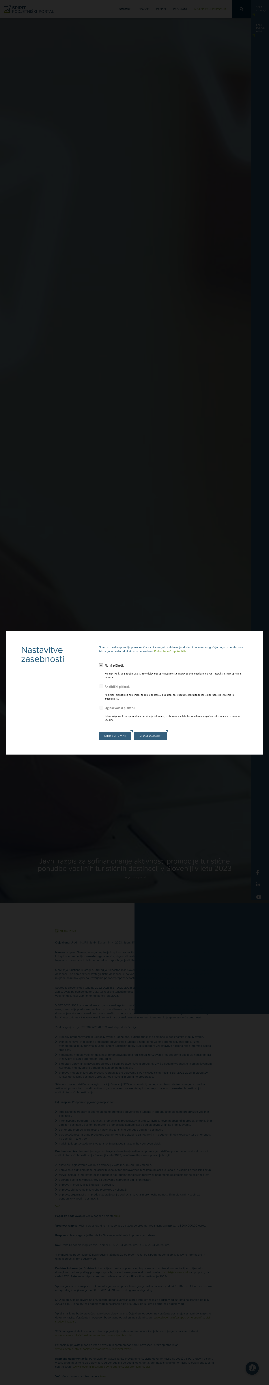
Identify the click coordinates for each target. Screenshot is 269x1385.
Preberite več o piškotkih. (170, 651)
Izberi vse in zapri (115, 736)
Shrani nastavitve (150, 736)
